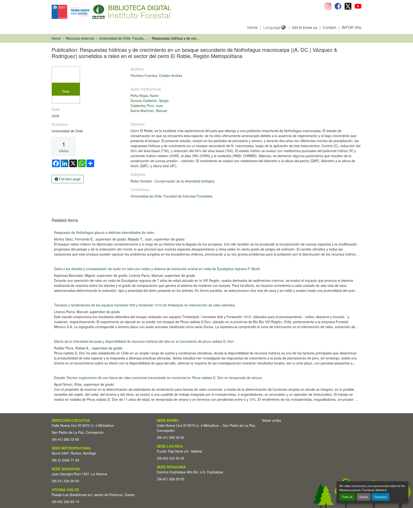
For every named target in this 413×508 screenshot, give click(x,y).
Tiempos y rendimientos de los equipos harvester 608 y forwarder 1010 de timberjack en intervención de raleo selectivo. (145, 305)
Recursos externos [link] (80, 38)
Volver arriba (271, 420)
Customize (380, 497)
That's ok (347, 497)
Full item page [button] (69, 178)
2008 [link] (55, 115)
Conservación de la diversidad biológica (185, 181)
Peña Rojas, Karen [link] (144, 95)
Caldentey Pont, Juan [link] (146, 105)
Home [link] (56, 38)
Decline (363, 497)
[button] (91, 12)
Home (252, 27)
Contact (329, 27)
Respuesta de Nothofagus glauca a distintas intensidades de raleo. (104, 232)
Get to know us (304, 27)
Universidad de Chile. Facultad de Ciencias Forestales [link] (123, 38)
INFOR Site (351, 27)
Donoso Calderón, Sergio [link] (149, 100)
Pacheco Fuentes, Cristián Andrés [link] (156, 75)
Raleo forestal (141, 181)
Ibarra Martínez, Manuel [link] (148, 110)
